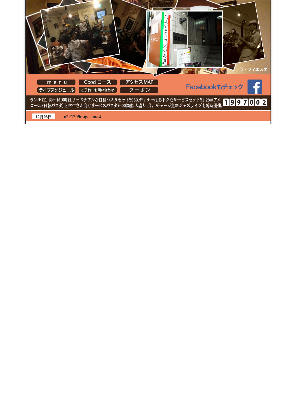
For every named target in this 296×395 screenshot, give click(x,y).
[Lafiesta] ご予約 (98, 90)
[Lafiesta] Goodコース (98, 82)
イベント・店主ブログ (56, 90)
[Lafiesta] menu (56, 82)
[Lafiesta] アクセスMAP (139, 82)
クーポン (139, 90)
